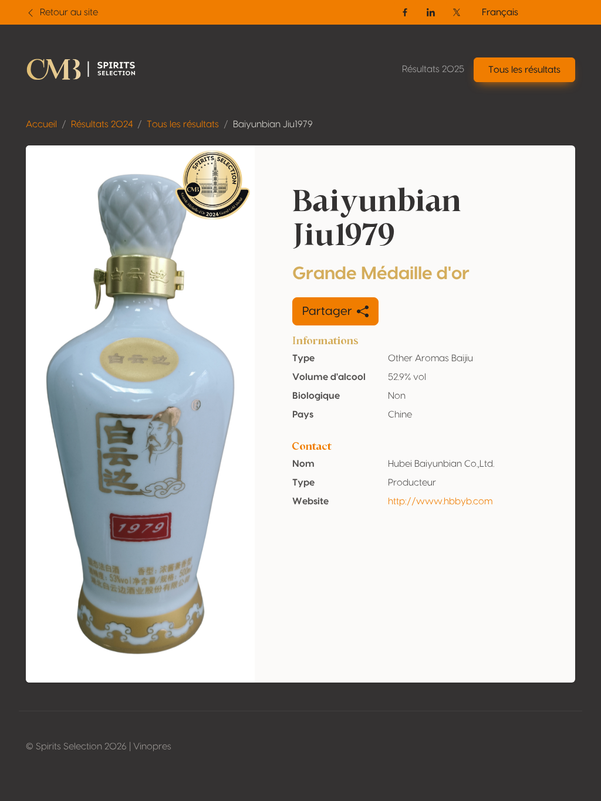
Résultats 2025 (433, 69)
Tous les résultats (183, 124)
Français (500, 12)
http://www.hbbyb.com (440, 501)
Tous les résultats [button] (524, 69)
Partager (327, 311)
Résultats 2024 (102, 124)
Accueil (41, 124)
